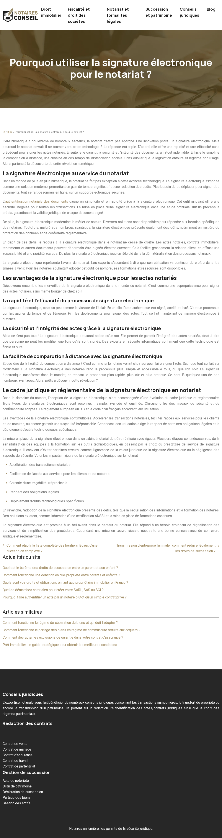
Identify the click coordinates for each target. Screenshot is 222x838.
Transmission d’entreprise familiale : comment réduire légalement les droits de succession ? (165, 548)
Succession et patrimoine (158, 12)
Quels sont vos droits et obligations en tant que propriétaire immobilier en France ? (65, 582)
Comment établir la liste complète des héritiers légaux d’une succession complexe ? (52, 548)
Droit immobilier (51, 12)
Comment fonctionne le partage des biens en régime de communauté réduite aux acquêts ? (71, 630)
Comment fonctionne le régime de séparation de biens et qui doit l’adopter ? (60, 623)
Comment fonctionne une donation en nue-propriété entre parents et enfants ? (61, 575)
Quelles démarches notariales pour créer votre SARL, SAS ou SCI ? (53, 590)
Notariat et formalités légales (118, 15)
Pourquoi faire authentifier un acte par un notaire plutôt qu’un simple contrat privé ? (65, 597)
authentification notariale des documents (36, 201)
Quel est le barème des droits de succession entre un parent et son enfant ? (60, 568)
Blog (211, 9)
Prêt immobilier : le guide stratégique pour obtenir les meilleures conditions (60, 645)
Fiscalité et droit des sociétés (79, 15)
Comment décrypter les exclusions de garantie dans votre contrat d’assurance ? (63, 637)
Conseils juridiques (189, 12)
